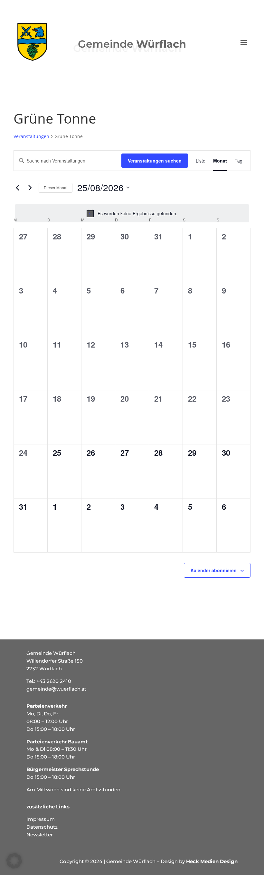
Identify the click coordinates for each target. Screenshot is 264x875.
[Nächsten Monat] (30, 187)
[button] (14, 861)
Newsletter (39, 835)
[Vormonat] (17, 187)
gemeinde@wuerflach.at (56, 689)
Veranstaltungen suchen (155, 160)
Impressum (40, 819)
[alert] (132, 213)
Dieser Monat (55, 187)
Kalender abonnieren (214, 570)
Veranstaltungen (31, 136)
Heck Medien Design (212, 861)
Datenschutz (42, 827)
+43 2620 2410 (53, 681)
